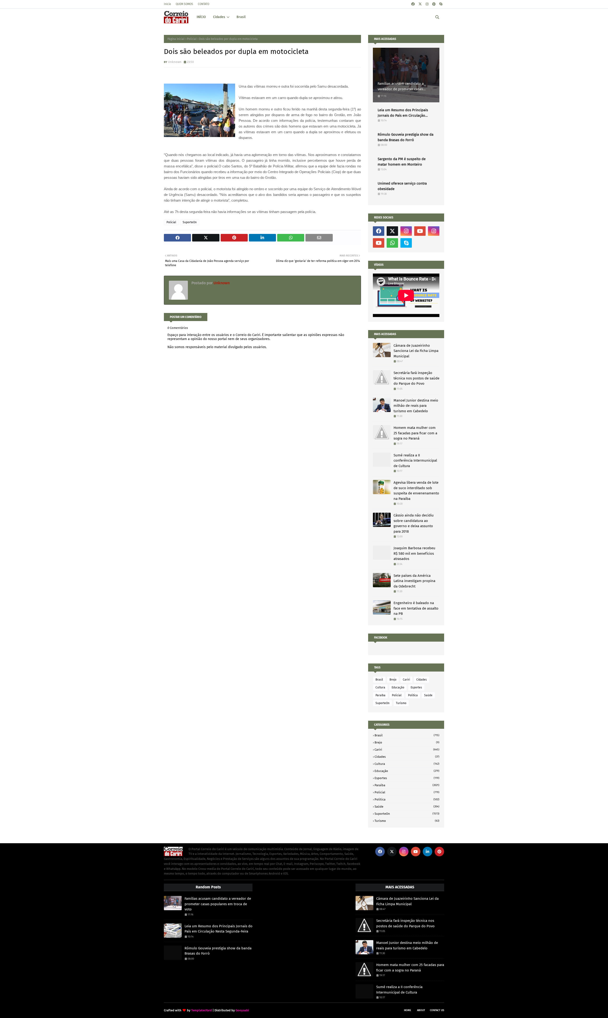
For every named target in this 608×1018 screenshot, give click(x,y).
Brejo (393, 679)
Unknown (174, 62)
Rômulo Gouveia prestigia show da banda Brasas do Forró (405, 137)
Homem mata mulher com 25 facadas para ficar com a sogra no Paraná (415, 433)
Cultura (380, 687)
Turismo (401, 703)
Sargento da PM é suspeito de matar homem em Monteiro (402, 161)
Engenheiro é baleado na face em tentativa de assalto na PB (416, 608)
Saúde (428, 695)
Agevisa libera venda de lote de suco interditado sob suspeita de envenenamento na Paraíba (416, 490)
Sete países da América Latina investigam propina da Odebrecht (414, 580)
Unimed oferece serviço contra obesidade (402, 186)
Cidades (421, 679)
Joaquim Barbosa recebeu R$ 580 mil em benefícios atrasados (414, 553)
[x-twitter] (420, 4)
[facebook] (413, 4)
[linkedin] (427, 851)
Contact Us (437, 1010)
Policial (192, 39)
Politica (413, 695)
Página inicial (176, 39)
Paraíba (380, 695)
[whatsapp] (392, 243)
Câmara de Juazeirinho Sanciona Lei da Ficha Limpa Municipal (416, 350)
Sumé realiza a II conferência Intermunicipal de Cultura (415, 460)
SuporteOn (190, 222)
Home (407, 1010)
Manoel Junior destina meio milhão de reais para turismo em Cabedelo (416, 405)
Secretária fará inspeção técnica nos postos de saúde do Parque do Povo (416, 378)
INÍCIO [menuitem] (201, 17)
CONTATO (203, 4)
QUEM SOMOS (184, 4)
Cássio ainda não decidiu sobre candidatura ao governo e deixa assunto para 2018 (414, 523)
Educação (398, 687)
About (421, 1010)
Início (167, 4)
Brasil (379, 679)
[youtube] (420, 231)
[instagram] (427, 4)
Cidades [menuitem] (219, 17)
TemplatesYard (201, 1010)
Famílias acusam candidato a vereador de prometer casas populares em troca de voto (401, 86)
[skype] (440, 4)
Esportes (416, 687)
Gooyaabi (242, 1010)
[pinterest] (433, 4)
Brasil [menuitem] (241, 17)
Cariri (406, 679)
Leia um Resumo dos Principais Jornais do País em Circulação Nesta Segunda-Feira (403, 113)
